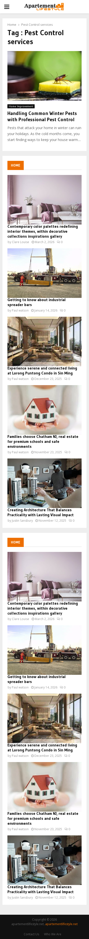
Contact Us (31, 934)
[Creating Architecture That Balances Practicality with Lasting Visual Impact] (44, 483)
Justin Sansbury (22, 520)
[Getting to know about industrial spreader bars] (44, 273)
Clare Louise (20, 242)
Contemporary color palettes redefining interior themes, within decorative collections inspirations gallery (42, 231)
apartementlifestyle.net (61, 924)
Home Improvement (21, 106)
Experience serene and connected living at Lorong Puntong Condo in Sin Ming (42, 370)
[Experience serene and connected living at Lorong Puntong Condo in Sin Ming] (44, 341)
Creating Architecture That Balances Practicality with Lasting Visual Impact (40, 512)
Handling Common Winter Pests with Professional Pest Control (42, 116)
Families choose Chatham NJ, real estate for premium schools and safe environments (42, 441)
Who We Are (52, 934)
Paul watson (20, 310)
